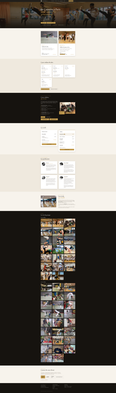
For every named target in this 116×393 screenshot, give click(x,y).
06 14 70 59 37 (42, 387)
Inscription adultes (66, 385)
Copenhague (54, 386)
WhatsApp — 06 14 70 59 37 (52, 377)
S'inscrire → (43, 73)
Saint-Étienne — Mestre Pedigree (56, 385)
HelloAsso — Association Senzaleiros (68, 386)
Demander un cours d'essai (43, 377)
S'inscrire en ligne (67, 149)
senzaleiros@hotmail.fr (46, 387)
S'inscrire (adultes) (47, 376)
